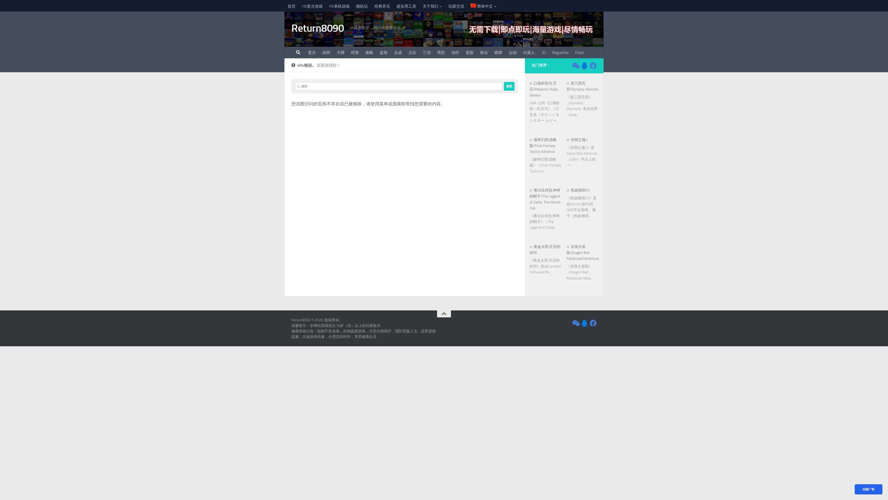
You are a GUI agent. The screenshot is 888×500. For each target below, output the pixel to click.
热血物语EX (580, 190)
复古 (312, 52)
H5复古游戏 (312, 6)
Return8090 (317, 28)
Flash (579, 52)
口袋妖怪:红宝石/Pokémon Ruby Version (544, 89)
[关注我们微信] (575, 65)
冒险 (470, 52)
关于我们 (430, 6)
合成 (398, 52)
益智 (384, 52)
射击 (484, 52)
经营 (355, 52)
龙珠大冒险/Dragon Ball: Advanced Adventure (583, 252)
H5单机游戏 (339, 6)
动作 (455, 52)
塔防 (441, 52)
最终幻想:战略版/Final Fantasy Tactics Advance (543, 146)
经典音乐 (382, 6)
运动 (513, 52)
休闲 (326, 52)
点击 (412, 52)
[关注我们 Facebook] (593, 65)
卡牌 (341, 52)
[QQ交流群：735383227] (584, 65)
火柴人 (529, 52)
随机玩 (362, 6)
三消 (427, 52)
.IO (543, 52)
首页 (292, 6)
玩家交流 (456, 6)
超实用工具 (406, 6)
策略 (369, 52)
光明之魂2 (579, 140)
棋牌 (498, 52)
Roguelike (560, 52)
